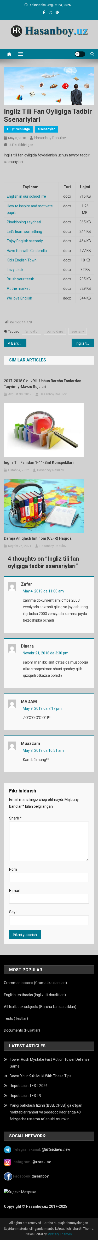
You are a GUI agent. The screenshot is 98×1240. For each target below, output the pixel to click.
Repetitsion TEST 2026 (29, 1086)
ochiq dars (55, 331)
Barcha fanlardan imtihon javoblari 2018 (18, 343)
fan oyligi (31, 331)
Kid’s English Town (22, 260)
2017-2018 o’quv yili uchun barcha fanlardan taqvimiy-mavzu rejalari (42, 384)
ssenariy (77, 331)
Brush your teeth (20, 279)
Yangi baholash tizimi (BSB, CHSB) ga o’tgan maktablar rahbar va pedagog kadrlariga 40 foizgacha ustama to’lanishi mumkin (46, 1112)
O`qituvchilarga (18, 129)
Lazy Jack (15, 269)
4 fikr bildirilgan (21, 145)
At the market (18, 288)
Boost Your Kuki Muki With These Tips (40, 1076)
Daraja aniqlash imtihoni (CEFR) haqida (38, 538)
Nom (13, 869)
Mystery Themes (60, 1234)
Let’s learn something (24, 231)
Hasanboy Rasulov (50, 138)
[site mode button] (80, 54)
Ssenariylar (46, 129)
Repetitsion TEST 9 (25, 1096)
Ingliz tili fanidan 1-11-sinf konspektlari (39, 462)
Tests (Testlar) (16, 1018)
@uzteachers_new (56, 1149)
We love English (19, 298)
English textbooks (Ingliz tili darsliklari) (35, 995)
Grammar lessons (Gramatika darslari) (35, 983)
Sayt (13, 912)
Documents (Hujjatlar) (22, 1030)
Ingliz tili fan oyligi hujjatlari (85, 343)
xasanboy (40, 1176)
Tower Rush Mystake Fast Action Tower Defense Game (50, 1062)
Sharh (15, 818)
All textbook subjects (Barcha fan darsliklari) (40, 1007)
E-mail (14, 891)
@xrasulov (41, 1162)
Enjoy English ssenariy (25, 241)
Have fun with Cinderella (27, 251)
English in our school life (26, 196)
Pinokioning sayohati (24, 222)
